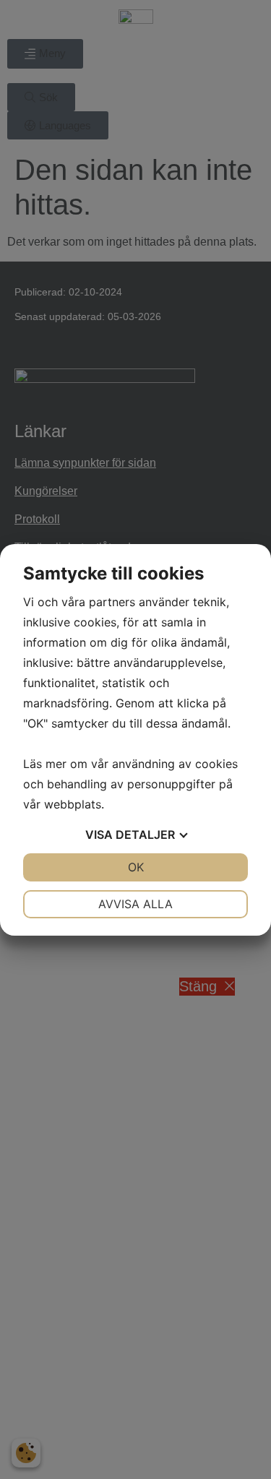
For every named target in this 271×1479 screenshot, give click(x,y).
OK (136, 867)
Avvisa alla (135, 904)
